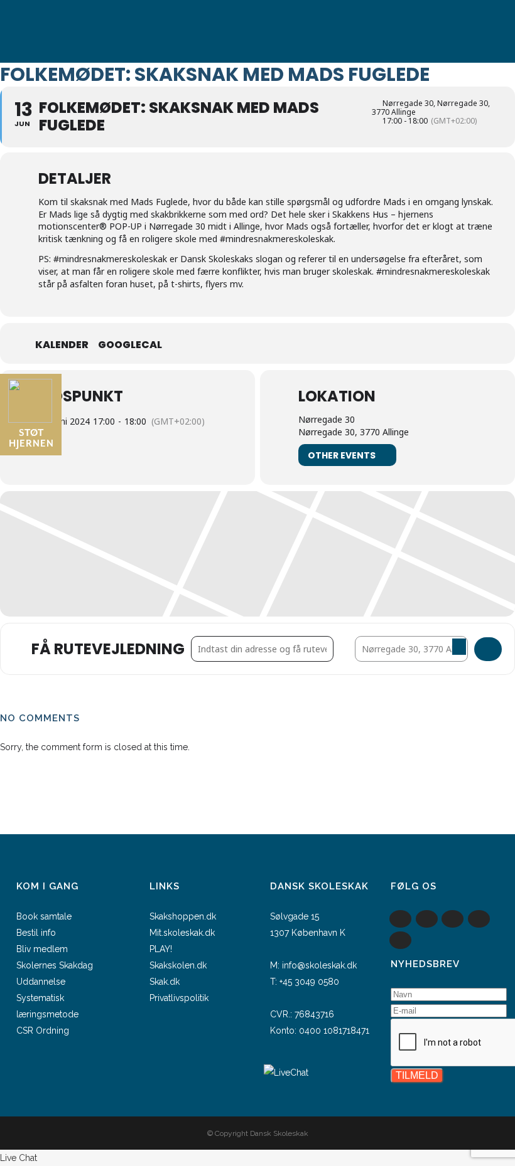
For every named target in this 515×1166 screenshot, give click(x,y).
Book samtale (44, 916)
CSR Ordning (42, 1031)
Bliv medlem (42, 949)
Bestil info (36, 933)
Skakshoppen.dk (182, 916)
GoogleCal (130, 345)
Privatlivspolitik (179, 998)
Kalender (62, 345)
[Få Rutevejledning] (488, 649)
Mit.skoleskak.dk (182, 933)
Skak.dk (164, 982)
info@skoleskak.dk (319, 965)
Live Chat (18, 1158)
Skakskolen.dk (178, 965)
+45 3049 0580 (309, 982)
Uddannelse (40, 982)
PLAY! (160, 949)
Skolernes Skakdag (54, 965)
